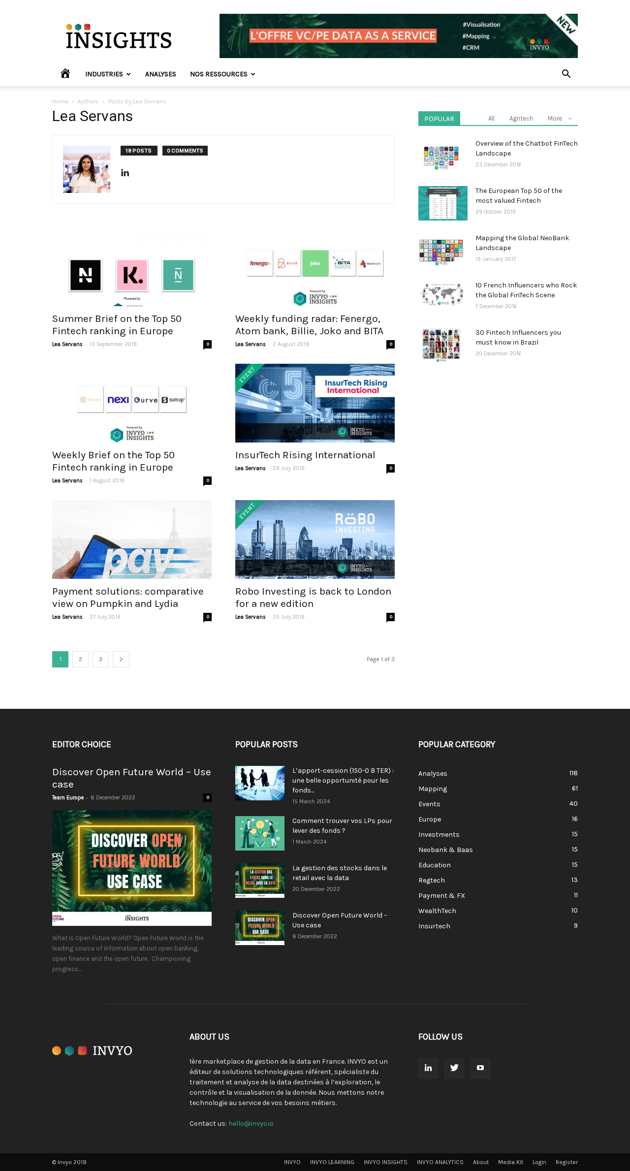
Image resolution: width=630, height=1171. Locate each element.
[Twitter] (454, 1068)
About (481, 1162)
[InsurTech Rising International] (315, 403)
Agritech (521, 118)
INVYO (292, 1162)
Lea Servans (67, 344)
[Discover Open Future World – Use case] (132, 868)
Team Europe (68, 797)
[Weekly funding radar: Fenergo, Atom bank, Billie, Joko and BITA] (315, 266)
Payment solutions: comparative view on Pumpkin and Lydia (128, 597)
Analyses (160, 74)
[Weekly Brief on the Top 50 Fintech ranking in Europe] (132, 403)
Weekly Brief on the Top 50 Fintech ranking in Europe (113, 461)
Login (539, 1162)
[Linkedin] (129, 173)
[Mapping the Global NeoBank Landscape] (441, 250)
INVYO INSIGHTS (386, 1162)
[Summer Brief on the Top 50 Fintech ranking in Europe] (132, 266)
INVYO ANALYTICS (440, 1162)
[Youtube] (480, 1068)
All (491, 118)
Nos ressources (219, 74)
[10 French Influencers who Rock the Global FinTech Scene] (443, 294)
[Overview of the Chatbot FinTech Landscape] (441, 156)
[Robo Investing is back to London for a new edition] (315, 539)
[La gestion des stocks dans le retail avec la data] (259, 880)
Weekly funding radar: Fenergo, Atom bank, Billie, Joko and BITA (309, 325)
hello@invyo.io (251, 1123)
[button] (566, 75)
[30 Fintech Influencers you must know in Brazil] (441, 345)
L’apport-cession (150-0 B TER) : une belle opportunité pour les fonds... (343, 780)
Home (60, 101)
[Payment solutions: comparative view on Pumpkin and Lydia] (132, 539)
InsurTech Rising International (305, 455)
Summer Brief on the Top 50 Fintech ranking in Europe (117, 325)
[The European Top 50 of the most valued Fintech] (443, 203)
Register (567, 1162)
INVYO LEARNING (332, 1162)
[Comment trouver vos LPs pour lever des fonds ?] (259, 833)
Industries (104, 74)
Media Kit (510, 1162)
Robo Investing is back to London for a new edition (313, 597)
